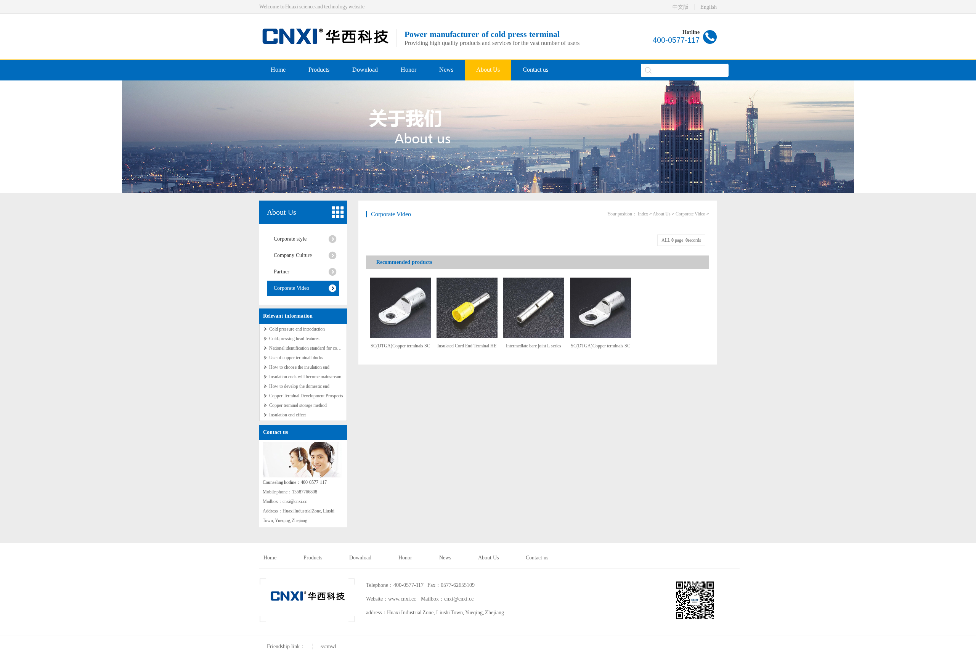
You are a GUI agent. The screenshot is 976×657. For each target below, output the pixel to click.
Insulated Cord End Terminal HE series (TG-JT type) (466, 348)
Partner (281, 272)
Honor (408, 69)
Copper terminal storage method (298, 405)
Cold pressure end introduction (297, 329)
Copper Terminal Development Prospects (306, 395)
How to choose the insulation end (299, 367)
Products (318, 69)
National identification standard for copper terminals (316, 348)
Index (643, 214)
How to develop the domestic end (299, 386)
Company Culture (293, 255)
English (708, 7)
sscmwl (328, 646)
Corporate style (290, 239)
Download (365, 69)
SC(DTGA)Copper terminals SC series (400, 348)
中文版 (681, 7)
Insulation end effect (287, 415)
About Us (488, 69)
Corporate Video (291, 288)
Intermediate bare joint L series (533, 346)
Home (278, 69)
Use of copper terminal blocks (296, 357)
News (446, 69)
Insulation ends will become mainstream (305, 376)
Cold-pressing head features (294, 338)
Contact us (535, 69)
